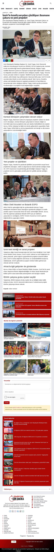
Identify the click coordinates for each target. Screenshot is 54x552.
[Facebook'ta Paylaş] (4, 60)
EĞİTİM (6, 523)
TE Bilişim (30, 546)
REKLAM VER (7, 531)
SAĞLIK (6, 526)
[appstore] (23, 536)
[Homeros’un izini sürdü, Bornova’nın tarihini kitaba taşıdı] (39, 366)
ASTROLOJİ (31, 520)
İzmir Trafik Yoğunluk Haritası (40, 501)
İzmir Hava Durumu (38, 497)
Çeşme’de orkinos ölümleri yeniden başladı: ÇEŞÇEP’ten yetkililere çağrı (14, 374)
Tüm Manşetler (37, 504)
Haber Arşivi (36, 507)
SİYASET (34, 8)
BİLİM (5, 522)
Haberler (5, 12)
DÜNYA (30, 522)
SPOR (39, 8)
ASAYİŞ (16, 8)
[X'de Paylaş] (6, 60)
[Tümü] (49, 489)
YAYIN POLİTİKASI (32, 531)
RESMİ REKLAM (32, 525)
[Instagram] (15, 511)
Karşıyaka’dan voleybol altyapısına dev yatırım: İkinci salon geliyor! (37, 338)
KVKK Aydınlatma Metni (33, 533)
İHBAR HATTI (9, 8)
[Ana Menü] (3, 3)
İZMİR (2, 8)
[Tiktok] (20, 511)
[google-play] (30, 536)
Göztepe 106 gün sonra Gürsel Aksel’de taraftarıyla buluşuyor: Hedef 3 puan (13, 356)
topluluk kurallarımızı (17, 407)
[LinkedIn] (18, 511)
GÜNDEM (28, 8)
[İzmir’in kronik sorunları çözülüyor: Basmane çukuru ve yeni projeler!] (27, 44)
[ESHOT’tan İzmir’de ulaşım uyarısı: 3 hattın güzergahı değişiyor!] (15, 329)
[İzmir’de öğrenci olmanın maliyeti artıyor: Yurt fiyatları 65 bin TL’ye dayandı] (39, 348)
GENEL (6, 517)
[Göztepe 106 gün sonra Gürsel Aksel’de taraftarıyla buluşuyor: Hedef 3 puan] (15, 348)
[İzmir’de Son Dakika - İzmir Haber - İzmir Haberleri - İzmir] (27, 3)
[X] (13, 511)
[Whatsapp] (23, 511)
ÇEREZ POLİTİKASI (9, 533)
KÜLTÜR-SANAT (32, 523)
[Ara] (50, 3)
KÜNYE (30, 529)
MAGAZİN (45, 8)
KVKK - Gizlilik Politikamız (9, 551)
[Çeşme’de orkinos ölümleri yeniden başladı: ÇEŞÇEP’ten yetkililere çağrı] (15, 366)
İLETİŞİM (6, 529)
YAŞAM (30, 526)
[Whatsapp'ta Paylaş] (9, 60)
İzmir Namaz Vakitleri (39, 499)
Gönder (7, 402)
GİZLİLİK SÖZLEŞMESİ (33, 528)
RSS (14, 541)
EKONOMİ (21, 8)
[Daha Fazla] (12, 60)
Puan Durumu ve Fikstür (39, 502)
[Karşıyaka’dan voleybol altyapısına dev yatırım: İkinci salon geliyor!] (39, 329)
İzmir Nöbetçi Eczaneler (39, 496)
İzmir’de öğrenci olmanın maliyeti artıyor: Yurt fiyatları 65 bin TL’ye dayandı (38, 356)
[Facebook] (10, 511)
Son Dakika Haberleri (39, 505)
